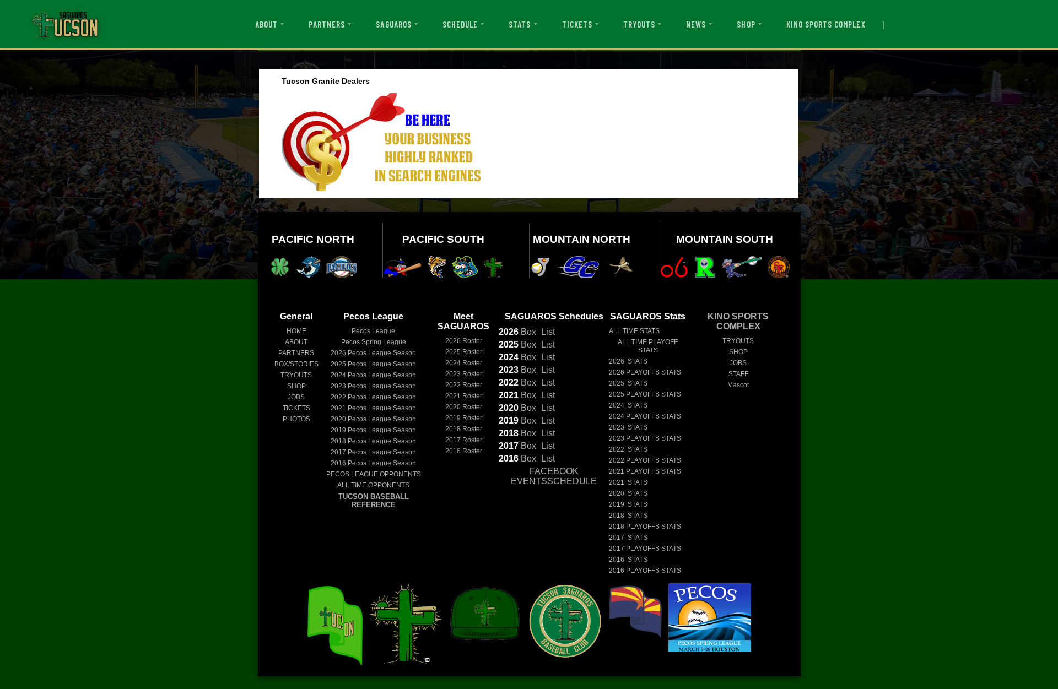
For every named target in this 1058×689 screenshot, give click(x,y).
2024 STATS (628, 405)
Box (517, 332)
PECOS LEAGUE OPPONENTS (373, 474)
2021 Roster (463, 396)
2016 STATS (628, 559)
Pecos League (373, 331)
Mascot (738, 385)
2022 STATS (628, 449)
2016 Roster (463, 451)
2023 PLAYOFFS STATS (645, 438)
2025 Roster (463, 352)
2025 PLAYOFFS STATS (645, 394)
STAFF (738, 374)
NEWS (696, 24)
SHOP (746, 24)
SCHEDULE (460, 24)
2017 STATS (628, 537)
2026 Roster (463, 341)
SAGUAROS (393, 24)
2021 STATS (628, 482)
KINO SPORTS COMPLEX (826, 24)
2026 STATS (628, 361)
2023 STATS (628, 427)
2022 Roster (463, 385)
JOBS (296, 397)
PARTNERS (327, 24)
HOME (296, 331)
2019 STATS (628, 504)
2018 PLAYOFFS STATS (645, 526)
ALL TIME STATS (634, 331)
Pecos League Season (373, 353)
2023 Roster (463, 374)
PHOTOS (296, 419)
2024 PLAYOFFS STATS (645, 416)
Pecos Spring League (373, 342)
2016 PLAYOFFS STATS (645, 570)
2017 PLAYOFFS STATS (645, 548)
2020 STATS (628, 493)
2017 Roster (463, 440)
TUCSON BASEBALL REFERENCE (373, 500)
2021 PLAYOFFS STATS (645, 471)
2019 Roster (463, 418)
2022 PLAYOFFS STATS (645, 460)
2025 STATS (628, 383)
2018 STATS (628, 515)
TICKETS (577, 24)
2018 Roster (463, 429)
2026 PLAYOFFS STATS (645, 372)
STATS (520, 24)
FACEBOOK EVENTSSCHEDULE (554, 476)
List (547, 332)
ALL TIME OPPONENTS (373, 485)
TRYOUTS (639, 24)
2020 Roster (463, 407)
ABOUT (266, 24)
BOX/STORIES (296, 364)
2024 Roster (463, 363)
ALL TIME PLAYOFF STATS (648, 346)
